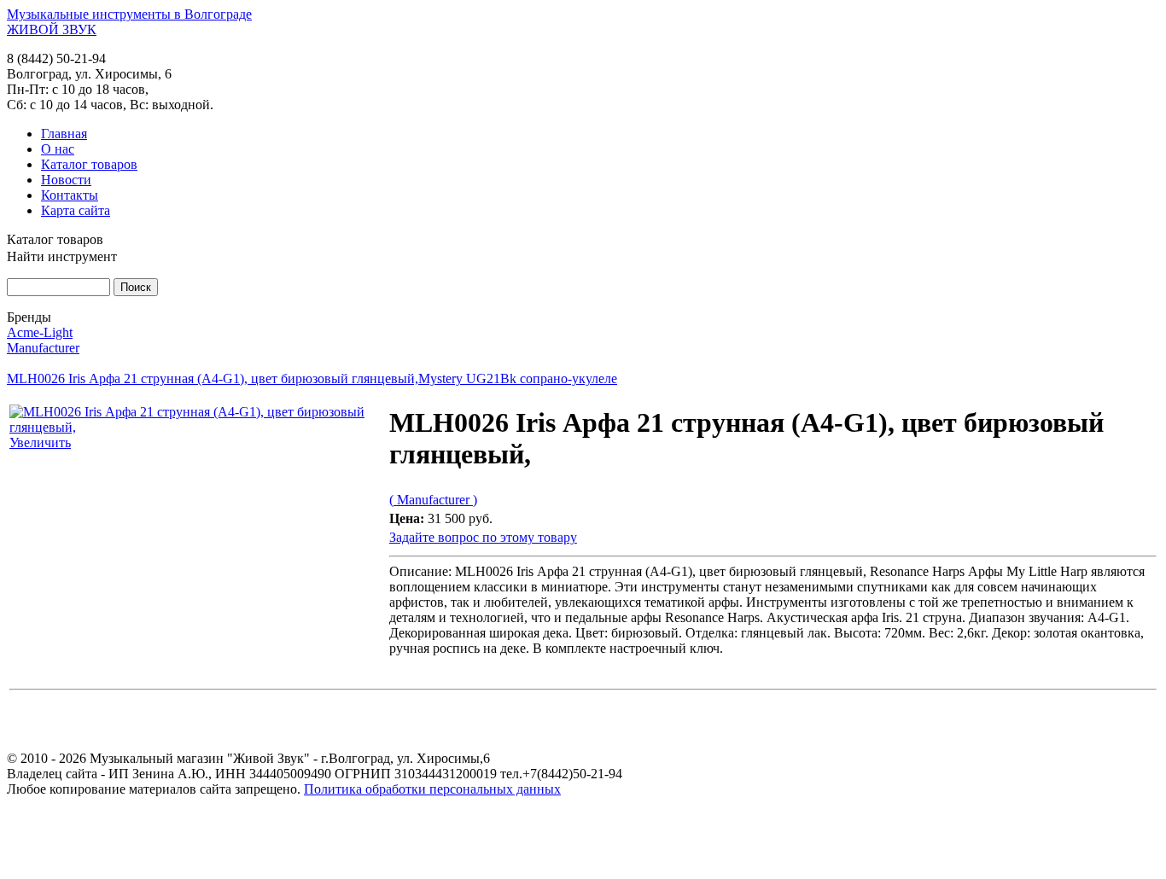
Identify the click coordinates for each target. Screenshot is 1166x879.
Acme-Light (40, 332)
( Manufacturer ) (433, 499)
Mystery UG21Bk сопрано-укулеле (517, 378)
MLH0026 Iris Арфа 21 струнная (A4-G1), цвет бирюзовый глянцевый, (212, 378)
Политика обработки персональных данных (432, 789)
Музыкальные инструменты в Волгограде (129, 14)
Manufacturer (43, 348)
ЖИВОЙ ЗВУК (51, 29)
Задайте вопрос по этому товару (483, 537)
